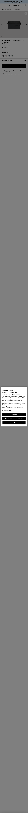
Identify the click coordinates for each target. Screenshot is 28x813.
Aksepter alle (14, 414)
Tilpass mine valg (14, 422)
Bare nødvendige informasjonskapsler (14, 418)
